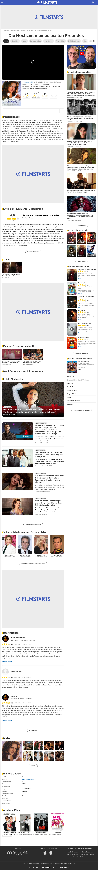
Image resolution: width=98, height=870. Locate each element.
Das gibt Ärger (41, 832)
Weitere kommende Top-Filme (82, 410)
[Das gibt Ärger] (41, 822)
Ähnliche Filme (12, 810)
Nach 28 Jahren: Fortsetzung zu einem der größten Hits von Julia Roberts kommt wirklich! (48, 503)
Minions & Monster (83, 337)
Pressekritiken (26, 92)
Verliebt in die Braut (9, 832)
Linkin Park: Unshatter (73, 400)
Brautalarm (57, 832)
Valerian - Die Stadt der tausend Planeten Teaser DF (91, 255)
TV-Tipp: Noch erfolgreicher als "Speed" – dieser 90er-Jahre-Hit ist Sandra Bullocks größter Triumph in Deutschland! (79, 143)
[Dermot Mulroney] (25, 544)
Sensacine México (78, 857)
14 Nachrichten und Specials (33, 524)
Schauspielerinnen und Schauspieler (24, 532)
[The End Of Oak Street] (72, 329)
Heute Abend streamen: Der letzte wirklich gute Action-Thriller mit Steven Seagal (81, 191)
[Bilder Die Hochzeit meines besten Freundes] (12, 751)
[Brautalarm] (57, 822)
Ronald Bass (45, 84)
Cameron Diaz (55, 86)
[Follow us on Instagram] (20, 853)
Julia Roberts (33, 86)
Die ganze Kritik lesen (33, 251)
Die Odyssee (81, 310)
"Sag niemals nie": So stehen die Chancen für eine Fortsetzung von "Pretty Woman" (49, 455)
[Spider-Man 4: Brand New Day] (72, 275)
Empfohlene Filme (15, 30)
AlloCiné (70, 852)
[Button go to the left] (90, 41)
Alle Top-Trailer (82, 261)
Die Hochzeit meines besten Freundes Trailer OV (11, 275)
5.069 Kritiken (24, 640)
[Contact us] (25, 853)
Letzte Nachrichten (14, 379)
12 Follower (14, 698)
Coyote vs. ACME (72, 390)
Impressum (36, 863)
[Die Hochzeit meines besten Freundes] (11, 93)
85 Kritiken (21, 698)
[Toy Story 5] (72, 288)
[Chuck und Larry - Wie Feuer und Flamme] (25, 822)
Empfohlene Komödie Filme (26, 30)
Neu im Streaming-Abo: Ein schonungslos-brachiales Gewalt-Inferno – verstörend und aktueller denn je (80, 118)
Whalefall (70, 383)
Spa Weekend (71, 387)
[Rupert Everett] (57, 544)
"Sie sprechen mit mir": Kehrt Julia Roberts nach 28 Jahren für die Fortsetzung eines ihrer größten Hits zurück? (49, 479)
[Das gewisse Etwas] (72, 367)
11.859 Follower (15, 640)
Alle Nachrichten (81, 225)
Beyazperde (71, 854)
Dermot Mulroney (44, 86)
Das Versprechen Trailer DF (91, 242)
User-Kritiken (11, 632)
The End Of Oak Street (84, 323)
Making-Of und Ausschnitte (19, 346)
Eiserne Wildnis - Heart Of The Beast (78, 380)
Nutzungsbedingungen (47, 863)
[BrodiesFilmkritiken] (5, 638)
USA (23, 777)
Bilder (6, 738)
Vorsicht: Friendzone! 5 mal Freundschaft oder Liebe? (32, 361)
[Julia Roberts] (9, 544)
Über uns (25, 863)
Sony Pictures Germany (28, 779)
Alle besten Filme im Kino (81, 353)
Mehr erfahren (7, 661)
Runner (69, 397)
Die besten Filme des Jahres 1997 (22, 834)
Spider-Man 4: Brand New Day (87, 269)
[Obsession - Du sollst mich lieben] (72, 302)
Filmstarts (45, 92)
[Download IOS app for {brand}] (46, 852)
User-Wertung (36, 92)
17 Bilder (33, 766)
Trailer (6, 259)
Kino (8, 30)
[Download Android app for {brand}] (52, 852)
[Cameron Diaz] (41, 544)
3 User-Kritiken (33, 730)
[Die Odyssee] (72, 315)
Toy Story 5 (81, 283)
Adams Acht (70, 376)
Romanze (59, 82)
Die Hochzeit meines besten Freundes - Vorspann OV (11, 361)
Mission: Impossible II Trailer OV (82, 242)
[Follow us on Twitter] (15, 853)
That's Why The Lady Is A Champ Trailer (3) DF (72, 242)
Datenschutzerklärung (60, 863)
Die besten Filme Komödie (40, 834)
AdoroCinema (85, 854)
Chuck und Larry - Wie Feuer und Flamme (32, 832)
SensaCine (85, 852)
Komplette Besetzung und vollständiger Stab (33, 563)
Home (4, 30)
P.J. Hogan (30, 84)
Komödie (52, 82)
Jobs (30, 863)
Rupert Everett (57, 555)
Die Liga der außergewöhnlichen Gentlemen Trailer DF (72, 255)
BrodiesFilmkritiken (18, 638)
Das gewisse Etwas (83, 361)
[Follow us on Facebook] (9, 853)
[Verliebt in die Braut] (9, 822)
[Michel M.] (5, 697)
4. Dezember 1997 (28, 82)
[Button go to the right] (94, 41)
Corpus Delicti (71, 394)
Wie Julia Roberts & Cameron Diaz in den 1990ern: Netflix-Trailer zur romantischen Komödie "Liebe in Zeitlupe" (32, 410)
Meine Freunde (53, 92)
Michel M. (14, 696)
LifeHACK (70, 404)
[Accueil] (47, 2)
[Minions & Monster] (72, 343)
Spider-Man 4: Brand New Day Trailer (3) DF (82, 255)
